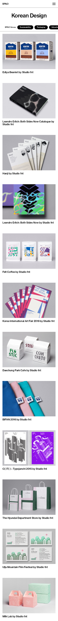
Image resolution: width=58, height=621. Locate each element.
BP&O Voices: (10, 27)
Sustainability (25, 27)
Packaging (41, 27)
